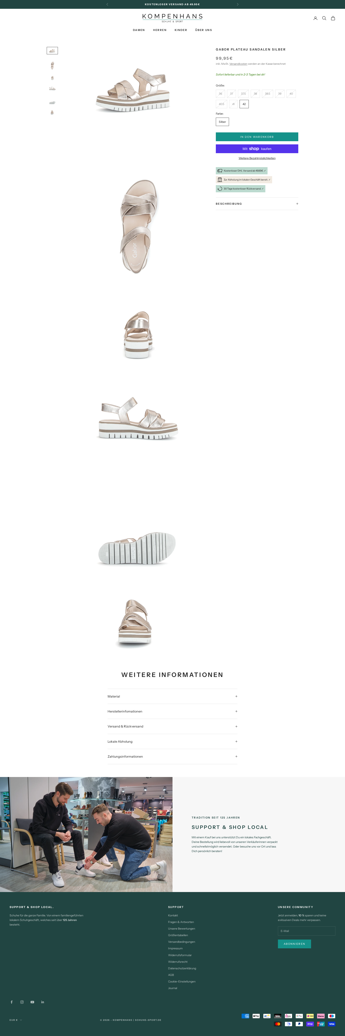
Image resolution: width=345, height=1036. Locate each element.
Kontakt (173, 915)
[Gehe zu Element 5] (52, 100)
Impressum (175, 948)
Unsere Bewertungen (181, 928)
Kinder (181, 30)
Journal (172, 988)
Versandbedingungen (181, 942)
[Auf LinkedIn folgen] (43, 1002)
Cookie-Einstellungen (181, 981)
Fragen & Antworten (181, 922)
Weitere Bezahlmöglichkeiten (257, 158)
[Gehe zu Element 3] (52, 77)
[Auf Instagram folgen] (22, 1002)
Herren (160, 30)
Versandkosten (238, 63)
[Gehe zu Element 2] (52, 64)
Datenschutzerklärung (182, 968)
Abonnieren (294, 943)
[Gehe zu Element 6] (52, 112)
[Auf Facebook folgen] (12, 1002)
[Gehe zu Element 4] (52, 88)
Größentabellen (178, 935)
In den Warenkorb (257, 136)
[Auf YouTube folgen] (32, 1002)
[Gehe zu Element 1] (52, 50)
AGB (171, 975)
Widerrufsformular (180, 955)
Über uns (203, 30)
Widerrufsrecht (177, 962)
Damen (139, 30)
